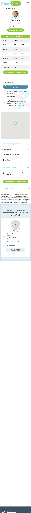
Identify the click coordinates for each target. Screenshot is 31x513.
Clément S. (17, 9)
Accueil (3, 9)
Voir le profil (15, 254)
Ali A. (15, 231)
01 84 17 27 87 (17, 26)
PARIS (9, 9)
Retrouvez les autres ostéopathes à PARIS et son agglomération (15, 212)
